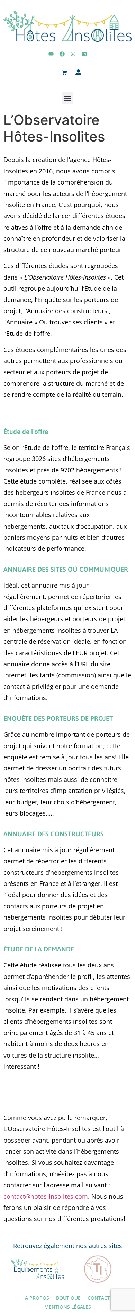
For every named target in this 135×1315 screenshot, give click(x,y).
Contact (99, 1298)
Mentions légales (67, 1307)
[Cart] (64, 73)
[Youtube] (51, 54)
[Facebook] (62, 54)
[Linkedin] (84, 54)
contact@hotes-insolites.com (45, 1196)
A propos (37, 1298)
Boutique (68, 1298)
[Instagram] (73, 54)
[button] (67, 98)
